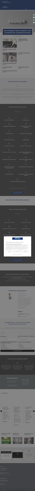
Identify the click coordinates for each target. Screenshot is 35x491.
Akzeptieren (25, 251)
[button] (34, 15)
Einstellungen (17, 251)
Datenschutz (15, 254)
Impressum (20, 254)
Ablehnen (9, 251)
